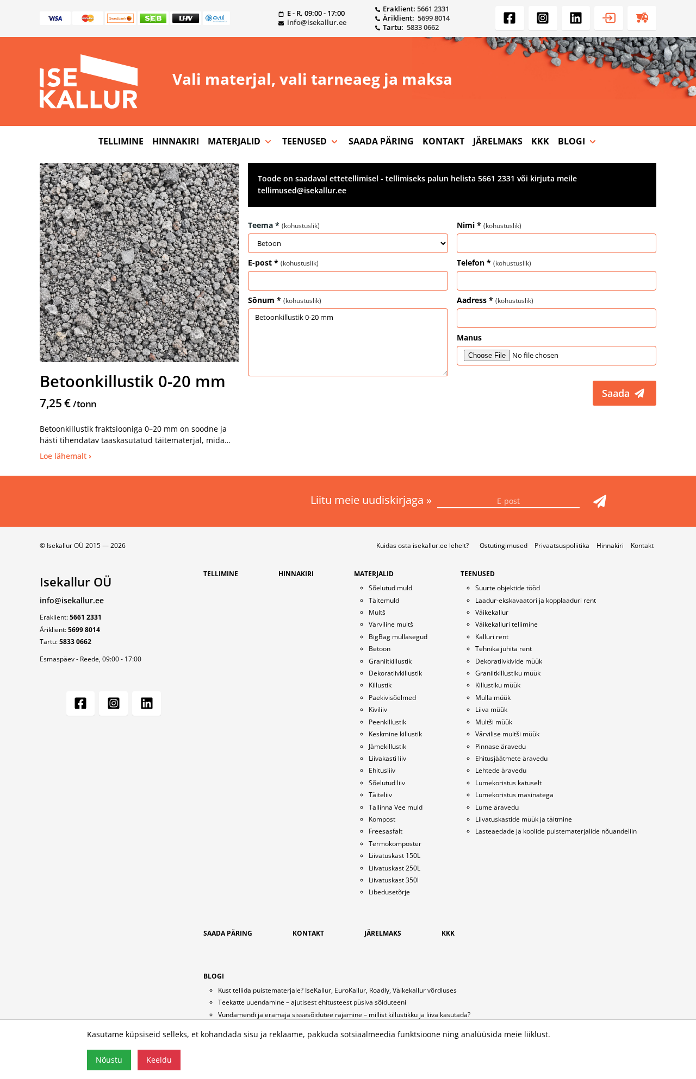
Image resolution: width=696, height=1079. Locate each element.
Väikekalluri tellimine (506, 624)
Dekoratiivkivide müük (508, 661)
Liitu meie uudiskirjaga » (372, 500)
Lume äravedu (497, 807)
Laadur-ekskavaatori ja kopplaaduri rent (535, 600)
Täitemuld (384, 600)
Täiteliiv (380, 794)
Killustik (380, 685)
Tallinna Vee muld (395, 807)
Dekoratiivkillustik (395, 673)
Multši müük (493, 722)
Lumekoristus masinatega (514, 794)
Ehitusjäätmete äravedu (511, 758)
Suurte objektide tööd (507, 587)
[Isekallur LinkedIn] (576, 18)
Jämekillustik (387, 746)
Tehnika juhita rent (503, 648)
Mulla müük (493, 697)
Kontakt (642, 545)
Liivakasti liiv (387, 758)
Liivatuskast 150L (394, 855)
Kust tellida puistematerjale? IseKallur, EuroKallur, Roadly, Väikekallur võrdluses (337, 990)
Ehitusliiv (382, 770)
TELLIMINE (121, 141)
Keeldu (159, 1060)
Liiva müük (491, 709)
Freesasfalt (385, 831)
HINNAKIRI (175, 141)
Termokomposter (395, 843)
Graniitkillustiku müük (507, 673)
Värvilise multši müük (507, 734)
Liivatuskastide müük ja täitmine (523, 819)
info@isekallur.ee (316, 22)
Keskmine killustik (395, 734)
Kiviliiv (378, 709)
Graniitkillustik (390, 661)
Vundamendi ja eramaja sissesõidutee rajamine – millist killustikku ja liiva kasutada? (344, 1014)
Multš (377, 612)
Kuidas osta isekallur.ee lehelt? (422, 545)
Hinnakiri (610, 545)
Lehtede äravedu (500, 770)
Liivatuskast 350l (394, 880)
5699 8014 (434, 18)
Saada (617, 393)
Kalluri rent (491, 636)
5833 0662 (423, 27)
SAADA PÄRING (381, 141)
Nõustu (109, 1060)
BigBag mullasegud (398, 636)
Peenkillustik (387, 722)
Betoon (379, 648)
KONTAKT (443, 141)
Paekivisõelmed (392, 697)
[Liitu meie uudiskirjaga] (599, 501)
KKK (540, 141)
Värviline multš (391, 624)
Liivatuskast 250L (394, 868)
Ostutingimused (503, 545)
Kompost (382, 819)
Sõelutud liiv (387, 782)
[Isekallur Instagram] (543, 18)
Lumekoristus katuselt (508, 782)
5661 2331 (433, 9)
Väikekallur (491, 612)
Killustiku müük (497, 685)
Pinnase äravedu (500, 746)
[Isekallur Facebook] (509, 18)
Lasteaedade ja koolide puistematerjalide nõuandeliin (556, 831)
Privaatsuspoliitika (562, 545)
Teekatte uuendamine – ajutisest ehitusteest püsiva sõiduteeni (312, 1002)
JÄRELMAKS (498, 141)
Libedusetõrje (389, 892)
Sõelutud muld (390, 587)
